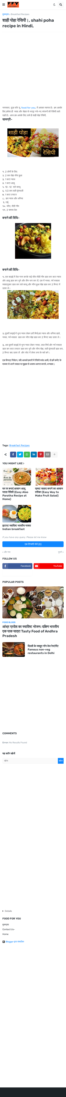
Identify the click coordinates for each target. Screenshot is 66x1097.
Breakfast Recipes (20, 14)
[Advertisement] (33, 69)
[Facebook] (13, 454)
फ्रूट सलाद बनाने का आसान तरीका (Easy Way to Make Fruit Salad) (49, 492)
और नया (7, 552)
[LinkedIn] (34, 454)
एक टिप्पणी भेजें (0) (33, 544)
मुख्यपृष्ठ (5, 14)
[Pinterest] (41, 454)
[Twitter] (20, 454)
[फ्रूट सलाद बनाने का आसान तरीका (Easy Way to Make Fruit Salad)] (49, 476)
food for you (28, 107)
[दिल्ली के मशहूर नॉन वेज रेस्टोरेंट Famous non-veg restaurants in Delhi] (13, 649)
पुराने (60, 552)
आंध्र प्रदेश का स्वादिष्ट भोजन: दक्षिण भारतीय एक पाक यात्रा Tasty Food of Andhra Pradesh (30, 631)
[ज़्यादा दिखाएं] (54, 454)
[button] (3, 4)
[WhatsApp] (27, 454)
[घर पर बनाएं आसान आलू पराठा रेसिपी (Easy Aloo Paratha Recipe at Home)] (16, 476)
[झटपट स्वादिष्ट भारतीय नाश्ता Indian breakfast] (16, 513)
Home (5, 934)
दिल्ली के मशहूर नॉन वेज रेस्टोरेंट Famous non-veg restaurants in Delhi (43, 649)
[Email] (48, 454)
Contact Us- (8, 929)
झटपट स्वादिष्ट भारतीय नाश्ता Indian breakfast (16, 527)
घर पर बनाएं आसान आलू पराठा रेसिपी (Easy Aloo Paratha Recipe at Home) (15, 494)
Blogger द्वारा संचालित (15, 941)
